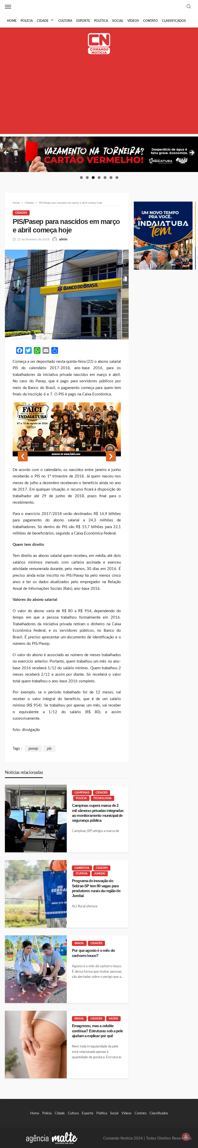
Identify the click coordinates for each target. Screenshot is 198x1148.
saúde (113, 1018)
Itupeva (82, 873)
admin (63, 239)
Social (117, 20)
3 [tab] (93, 177)
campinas (82, 792)
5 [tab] (105, 177)
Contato (150, 20)
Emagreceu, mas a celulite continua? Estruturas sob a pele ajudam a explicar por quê (97, 1031)
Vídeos (133, 20)
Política (101, 20)
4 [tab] (99, 177)
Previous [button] (6, 153)
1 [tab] (81, 177)
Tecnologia (102, 798)
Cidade (42, 20)
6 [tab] (111, 177)
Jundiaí (99, 873)
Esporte (83, 20)
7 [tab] (117, 177)
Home (11, 20)
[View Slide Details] (99, 154)
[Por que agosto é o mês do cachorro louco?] (36, 969)
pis (49, 749)
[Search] (188, 7)
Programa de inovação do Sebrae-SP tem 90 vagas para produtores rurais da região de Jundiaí (96, 888)
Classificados (174, 20)
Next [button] (191, 153)
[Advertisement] (99, 98)
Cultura (65, 20)
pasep (33, 749)
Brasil (79, 943)
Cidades (21, 212)
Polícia (27, 20)
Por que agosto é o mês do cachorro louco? (93, 952)
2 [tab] (87, 177)
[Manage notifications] (186, 1137)
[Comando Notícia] (99, 44)
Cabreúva (82, 867)
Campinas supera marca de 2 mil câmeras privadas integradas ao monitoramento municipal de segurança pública (97, 812)
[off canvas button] (8, 6)
